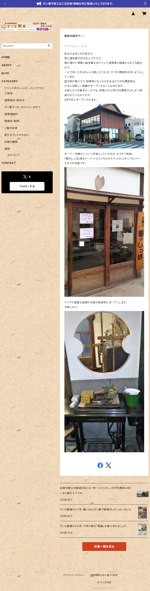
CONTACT (8, 162)
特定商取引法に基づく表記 (104, 575)
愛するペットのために (16, 134)
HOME (5, 57)
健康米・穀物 (11, 121)
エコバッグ (13, 154)
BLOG (5, 73)
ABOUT (6, 65)
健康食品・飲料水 (14, 100)
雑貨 (7, 148)
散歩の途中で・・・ (74, 35)
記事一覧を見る (104, 546)
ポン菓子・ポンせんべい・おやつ (22, 107)
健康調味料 (11, 114)
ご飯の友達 (10, 127)
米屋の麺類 (11, 141)
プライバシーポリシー (74, 575)
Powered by (100, 588)
